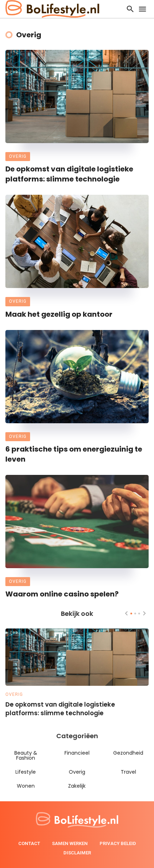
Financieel (77, 752)
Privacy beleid (118, 843)
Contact (29, 843)
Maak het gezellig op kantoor (58, 314)
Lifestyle (25, 771)
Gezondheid (128, 752)
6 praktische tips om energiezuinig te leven (73, 454)
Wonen (26, 785)
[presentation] (126, 613)
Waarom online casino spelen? (62, 594)
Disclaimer (77, 852)
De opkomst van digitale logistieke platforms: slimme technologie (69, 174)
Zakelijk (77, 785)
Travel (128, 771)
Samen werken (70, 843)
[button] (131, 613)
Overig (18, 156)
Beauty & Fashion (25, 755)
